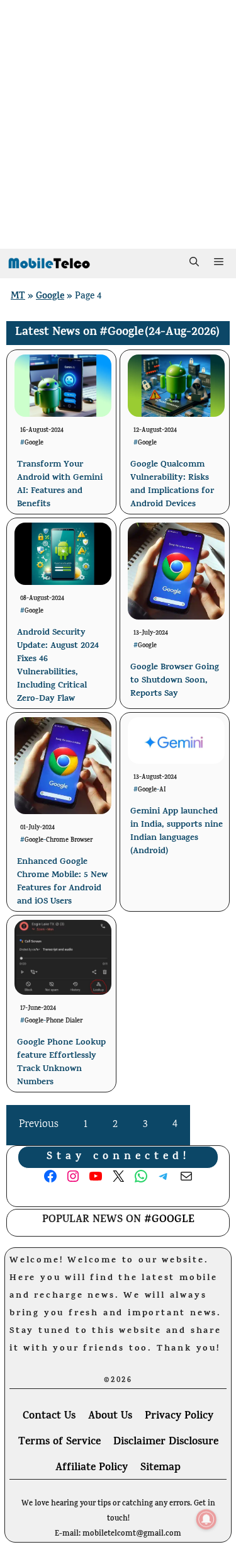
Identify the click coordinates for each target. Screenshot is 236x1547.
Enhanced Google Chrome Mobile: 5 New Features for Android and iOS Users (62, 882)
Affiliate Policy (91, 1468)
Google (50, 297)
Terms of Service (59, 1442)
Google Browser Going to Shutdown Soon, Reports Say (174, 680)
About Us (110, 1416)
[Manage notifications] (206, 1519)
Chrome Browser (69, 841)
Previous (39, 1125)
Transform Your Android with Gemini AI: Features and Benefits (60, 485)
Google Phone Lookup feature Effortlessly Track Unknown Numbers (61, 1063)
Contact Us (49, 1416)
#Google (121, 333)
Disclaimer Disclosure (165, 1442)
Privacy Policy (179, 1416)
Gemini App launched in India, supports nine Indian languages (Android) (176, 832)
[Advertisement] (118, 124)
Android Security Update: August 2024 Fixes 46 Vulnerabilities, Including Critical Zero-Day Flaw (58, 666)
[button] (194, 263)
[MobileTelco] (48, 263)
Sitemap (160, 1468)
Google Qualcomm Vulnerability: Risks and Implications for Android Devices (172, 485)
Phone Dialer (64, 1021)
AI (162, 790)
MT (18, 297)
